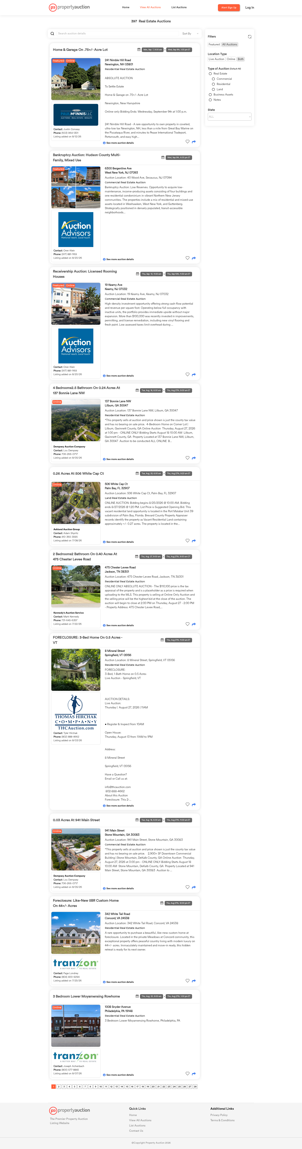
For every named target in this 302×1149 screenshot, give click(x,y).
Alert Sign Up (228, 7)
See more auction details (120, 143)
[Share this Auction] (193, 142)
